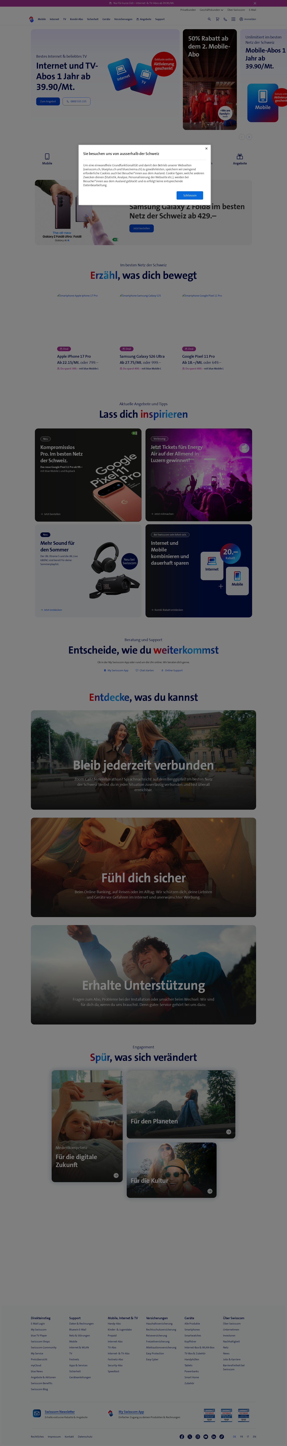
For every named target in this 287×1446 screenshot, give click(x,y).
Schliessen (189, 195)
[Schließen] (206, 148)
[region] (144, 175)
